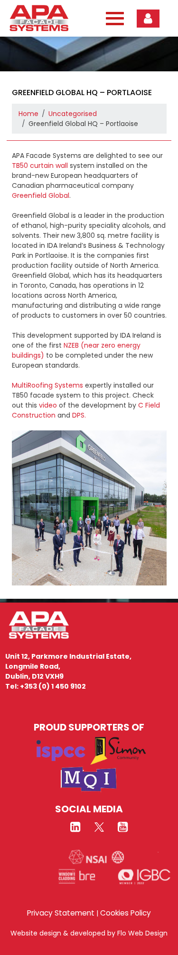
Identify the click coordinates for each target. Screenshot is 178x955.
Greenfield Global (40, 195)
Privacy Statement (60, 913)
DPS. (79, 415)
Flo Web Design (142, 933)
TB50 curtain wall (40, 165)
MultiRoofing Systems (47, 385)
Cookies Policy (125, 913)
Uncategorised (72, 113)
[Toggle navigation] (112, 18)
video (48, 405)
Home (28, 113)
